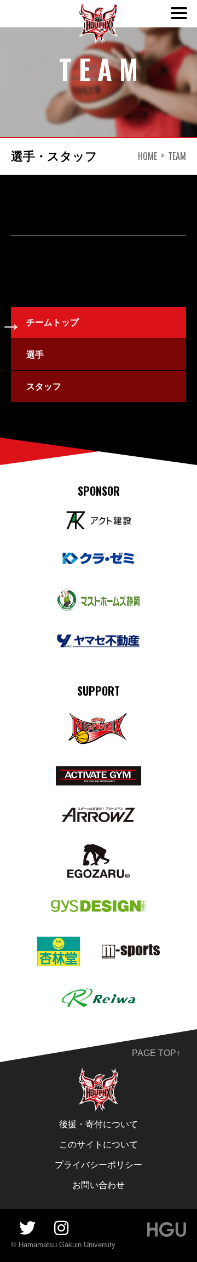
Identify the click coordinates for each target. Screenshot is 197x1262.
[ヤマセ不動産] (98, 641)
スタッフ (43, 386)
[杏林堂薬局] (58, 944)
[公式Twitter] (27, 1228)
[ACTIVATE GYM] (98, 773)
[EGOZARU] (98, 851)
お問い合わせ (98, 1185)
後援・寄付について (98, 1124)
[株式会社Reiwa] (99, 995)
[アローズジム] (99, 814)
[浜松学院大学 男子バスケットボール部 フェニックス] (98, 1075)
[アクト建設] (98, 518)
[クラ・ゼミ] (98, 559)
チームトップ (52, 322)
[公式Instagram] (61, 1228)
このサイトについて (98, 1144)
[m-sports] (131, 951)
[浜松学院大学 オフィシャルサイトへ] (166, 1229)
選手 (35, 354)
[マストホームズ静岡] (98, 595)
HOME (147, 156)
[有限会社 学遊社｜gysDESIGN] (99, 907)
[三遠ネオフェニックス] (98, 718)
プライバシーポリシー (98, 1164)
